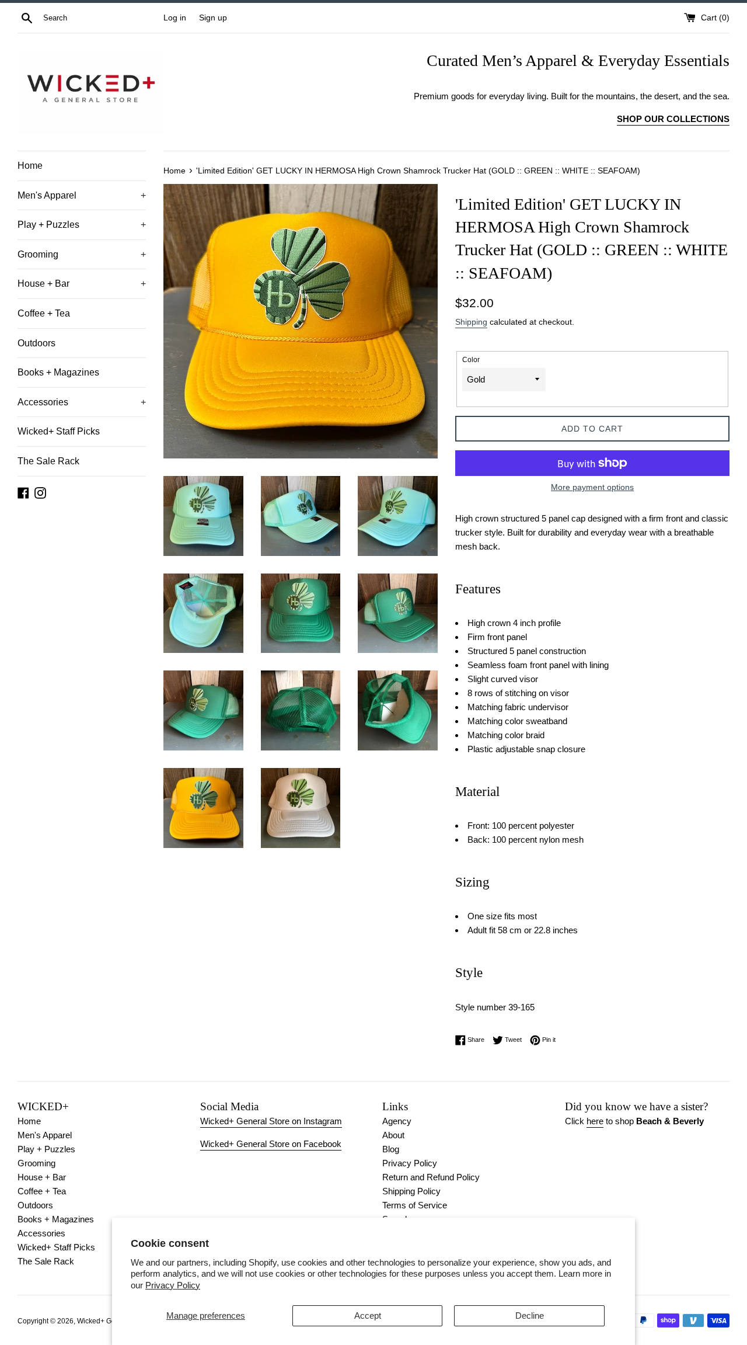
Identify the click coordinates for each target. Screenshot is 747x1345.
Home (30, 166)
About (393, 1135)
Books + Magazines (58, 372)
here (595, 1121)
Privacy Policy (172, 1285)
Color (471, 360)
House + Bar (82, 284)
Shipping (471, 321)
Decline (529, 1315)
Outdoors (36, 343)
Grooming (82, 254)
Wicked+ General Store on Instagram (271, 1121)
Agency (396, 1121)
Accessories (82, 402)
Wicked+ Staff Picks (59, 431)
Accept (367, 1315)
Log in (174, 17)
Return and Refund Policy (431, 1177)
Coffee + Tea (44, 313)
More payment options (592, 487)
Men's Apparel (82, 195)
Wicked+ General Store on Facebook (270, 1144)
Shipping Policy (411, 1191)
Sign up (213, 17)
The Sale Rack (48, 461)
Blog (390, 1149)
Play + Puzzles (82, 225)
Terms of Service (414, 1205)
